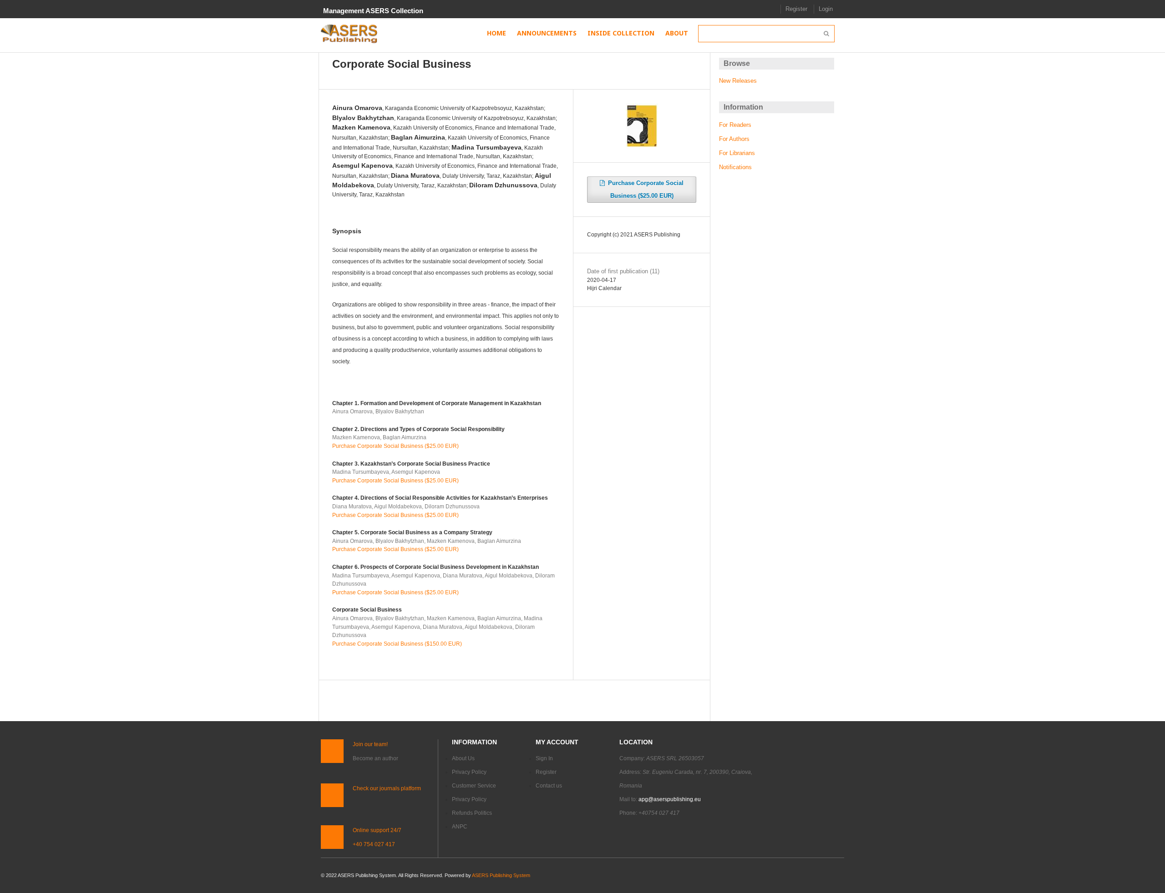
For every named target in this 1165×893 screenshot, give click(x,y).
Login (826, 8)
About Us (463, 758)
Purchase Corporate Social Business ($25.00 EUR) (395, 446)
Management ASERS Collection (373, 11)
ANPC (459, 826)
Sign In (544, 758)
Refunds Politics (472, 813)
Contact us (549, 786)
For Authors (734, 138)
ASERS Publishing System (501, 875)
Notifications (735, 167)
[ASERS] (350, 34)
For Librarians (737, 153)
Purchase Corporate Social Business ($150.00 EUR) (397, 644)
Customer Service (474, 786)
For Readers (735, 124)
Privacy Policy (469, 772)
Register (796, 8)
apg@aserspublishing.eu (669, 799)
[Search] (826, 33)
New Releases (738, 80)
